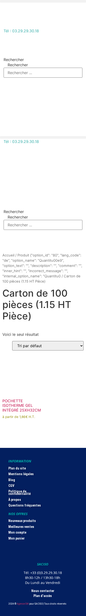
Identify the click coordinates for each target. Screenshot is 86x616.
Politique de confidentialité (19, 492)
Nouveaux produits (22, 521)
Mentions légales (21, 474)
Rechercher (14, 60)
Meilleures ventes (21, 527)
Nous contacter (42, 591)
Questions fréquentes (24, 505)
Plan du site (17, 468)
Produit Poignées (17, 350)
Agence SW (23, 603)
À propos (14, 500)
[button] (43, 1)
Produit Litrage (15, 334)
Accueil (8, 255)
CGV (11, 486)
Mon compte (17, 532)
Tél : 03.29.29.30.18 (21, 30)
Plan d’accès (42, 596)
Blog (11, 480)
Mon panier (16, 538)
